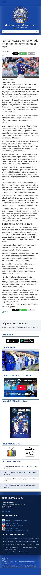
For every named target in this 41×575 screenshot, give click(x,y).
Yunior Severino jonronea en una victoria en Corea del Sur (21, 541)
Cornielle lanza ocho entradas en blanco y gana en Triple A (22, 544)
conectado (18, 327)
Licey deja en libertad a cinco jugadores (16, 552)
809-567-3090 (6, 512)
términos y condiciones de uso (11, 566)
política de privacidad (29, 566)
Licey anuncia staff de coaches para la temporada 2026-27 (22, 539)
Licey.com (20, 14)
